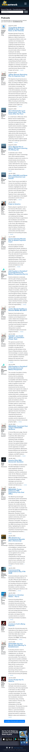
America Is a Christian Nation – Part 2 (16, 596)
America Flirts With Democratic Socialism (15, 461)
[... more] (20, 70)
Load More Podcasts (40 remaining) (14, 721)
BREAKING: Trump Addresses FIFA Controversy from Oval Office (16, 491)
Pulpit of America (14, 204)
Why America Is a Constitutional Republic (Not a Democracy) (16, 539)
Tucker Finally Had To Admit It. (16, 680)
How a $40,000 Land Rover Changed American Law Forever (17, 177)
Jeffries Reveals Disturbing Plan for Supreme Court (17, 75)
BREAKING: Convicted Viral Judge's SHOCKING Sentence (18, 427)
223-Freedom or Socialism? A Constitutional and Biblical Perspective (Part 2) (18, 272)
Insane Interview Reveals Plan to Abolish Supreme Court (17, 240)
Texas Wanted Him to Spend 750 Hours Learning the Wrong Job (17, 148)
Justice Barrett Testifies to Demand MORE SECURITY (17, 309)
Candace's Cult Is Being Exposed (16, 624)
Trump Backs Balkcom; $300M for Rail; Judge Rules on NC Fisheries (16, 29)
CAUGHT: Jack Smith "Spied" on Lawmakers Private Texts (16, 337)
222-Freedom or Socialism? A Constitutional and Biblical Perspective (17, 368)
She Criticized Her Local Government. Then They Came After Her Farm (16, 112)
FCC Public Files (18, 748)
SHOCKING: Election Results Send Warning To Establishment (17, 645)
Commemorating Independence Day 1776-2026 (17, 571)
